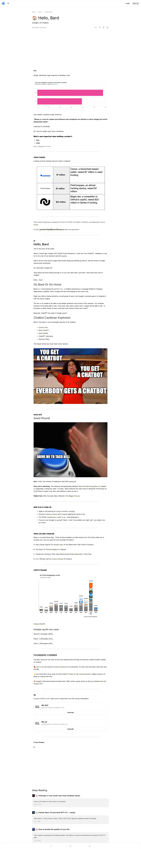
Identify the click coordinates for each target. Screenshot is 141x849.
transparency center (54, 517)
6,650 (40, 481)
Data (37, 140)
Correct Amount (57, 559)
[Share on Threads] (103, 27)
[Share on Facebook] (95, 27)
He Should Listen (57, 545)
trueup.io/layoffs (39, 624)
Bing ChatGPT (44, 330)
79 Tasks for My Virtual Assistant (78, 674)
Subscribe (40, 146)
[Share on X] (99, 27)
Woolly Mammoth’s (76, 554)
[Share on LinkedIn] (107, 27)
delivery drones (51, 514)
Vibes (38, 143)
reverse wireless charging (65, 511)
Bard (40, 280)
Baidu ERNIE (43, 333)
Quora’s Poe (43, 327)
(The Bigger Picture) (72, 496)
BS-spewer (63, 256)
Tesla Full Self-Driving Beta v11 (89, 486)
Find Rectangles (51, 549)
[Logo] (3, 3)
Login (35, 146)
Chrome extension (59, 667)
